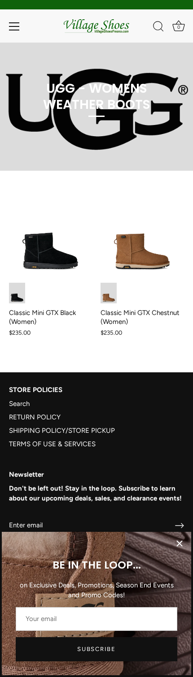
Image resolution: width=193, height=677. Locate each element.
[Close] (179, 543)
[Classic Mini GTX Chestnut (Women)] (142, 231)
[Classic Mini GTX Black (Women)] (50, 231)
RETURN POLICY (35, 417)
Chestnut (109, 293)
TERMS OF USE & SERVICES (52, 444)
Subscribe (96, 649)
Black (17, 293)
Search (19, 404)
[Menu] (14, 26)
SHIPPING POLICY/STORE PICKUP (62, 431)
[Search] (158, 28)
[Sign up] (179, 525)
